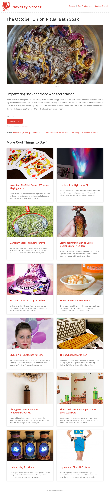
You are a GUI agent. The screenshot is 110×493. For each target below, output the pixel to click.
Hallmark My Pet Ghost (22, 467)
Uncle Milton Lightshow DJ (74, 185)
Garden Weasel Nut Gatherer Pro (27, 242)
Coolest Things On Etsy (21, 132)
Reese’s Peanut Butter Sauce (75, 300)
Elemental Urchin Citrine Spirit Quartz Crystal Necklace (76, 244)
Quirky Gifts (37, 132)
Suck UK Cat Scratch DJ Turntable (27, 300)
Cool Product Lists (85, 6)
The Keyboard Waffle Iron (73, 354)
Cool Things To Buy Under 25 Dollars (84, 132)
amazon (25, 126)
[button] (15, 121)
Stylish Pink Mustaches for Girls (26, 354)
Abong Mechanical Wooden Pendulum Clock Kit (24, 411)
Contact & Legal (101, 6)
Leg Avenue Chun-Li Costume (75, 467)
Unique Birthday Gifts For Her (57, 132)
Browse (72, 6)
